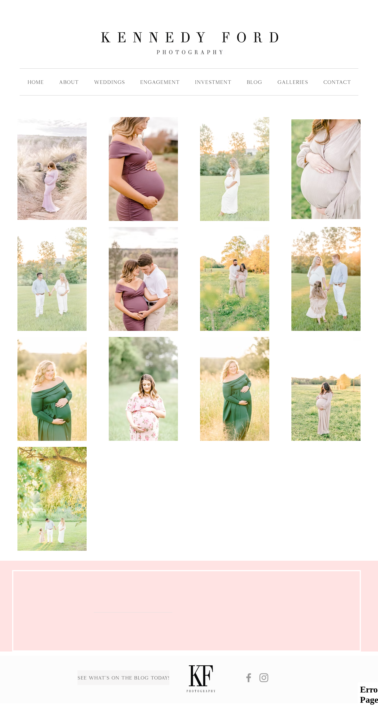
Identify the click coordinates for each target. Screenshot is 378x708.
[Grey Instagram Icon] (264, 678)
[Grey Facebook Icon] (249, 678)
